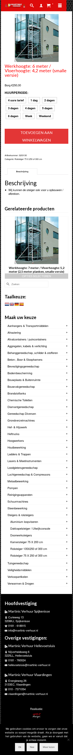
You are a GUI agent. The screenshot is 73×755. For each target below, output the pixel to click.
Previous (8, 248)
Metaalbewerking (17, 481)
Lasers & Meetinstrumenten (24, 461)
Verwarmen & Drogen (20, 583)
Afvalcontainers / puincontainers (26, 339)
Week (28, 116)
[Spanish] (21, 304)
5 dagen (47, 108)
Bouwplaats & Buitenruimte (23, 380)
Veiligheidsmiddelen (19, 570)
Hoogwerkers (15, 441)
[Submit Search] (7, 284)
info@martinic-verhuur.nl (23, 630)
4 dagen (30, 108)
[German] (16, 304)
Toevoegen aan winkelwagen (36, 136)
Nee (32, 747)
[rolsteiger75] (36, 37)
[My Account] (41, 5)
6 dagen (13, 116)
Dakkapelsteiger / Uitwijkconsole (30, 528)
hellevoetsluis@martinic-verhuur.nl (29, 665)
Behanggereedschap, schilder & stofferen (32, 353)
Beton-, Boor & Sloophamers (24, 359)
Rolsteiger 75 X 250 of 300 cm (28, 158)
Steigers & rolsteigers (20, 515)
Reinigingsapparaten (19, 495)
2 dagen (49, 100)
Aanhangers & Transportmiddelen (27, 326)
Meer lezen (49, 747)
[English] (12, 304)
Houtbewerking (16, 447)
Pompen (12, 488)
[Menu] (60, 5)
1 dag (34, 100)
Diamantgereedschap (20, 407)
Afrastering (14, 332)
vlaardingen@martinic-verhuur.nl (28, 694)
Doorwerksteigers (21, 535)
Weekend (45, 116)
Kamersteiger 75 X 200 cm (26, 542)
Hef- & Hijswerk (17, 427)
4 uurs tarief (16, 100)
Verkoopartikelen (17, 577)
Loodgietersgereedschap (22, 468)
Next (65, 248)
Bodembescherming (19, 373)
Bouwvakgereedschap (21, 386)
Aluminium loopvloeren (24, 522)
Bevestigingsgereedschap (23, 366)
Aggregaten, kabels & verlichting (27, 346)
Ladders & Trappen (19, 454)
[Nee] (68, 739)
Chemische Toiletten (19, 400)
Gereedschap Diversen (21, 414)
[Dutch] (7, 304)
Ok (19, 747)
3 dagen (13, 108)
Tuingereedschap (17, 563)
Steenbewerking (17, 508)
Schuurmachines (17, 501)
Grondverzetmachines (21, 420)
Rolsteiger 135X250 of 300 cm (28, 549)
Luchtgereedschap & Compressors (28, 474)
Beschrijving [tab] (22, 171)
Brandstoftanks (16, 393)
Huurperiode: (16, 92)
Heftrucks (13, 434)
